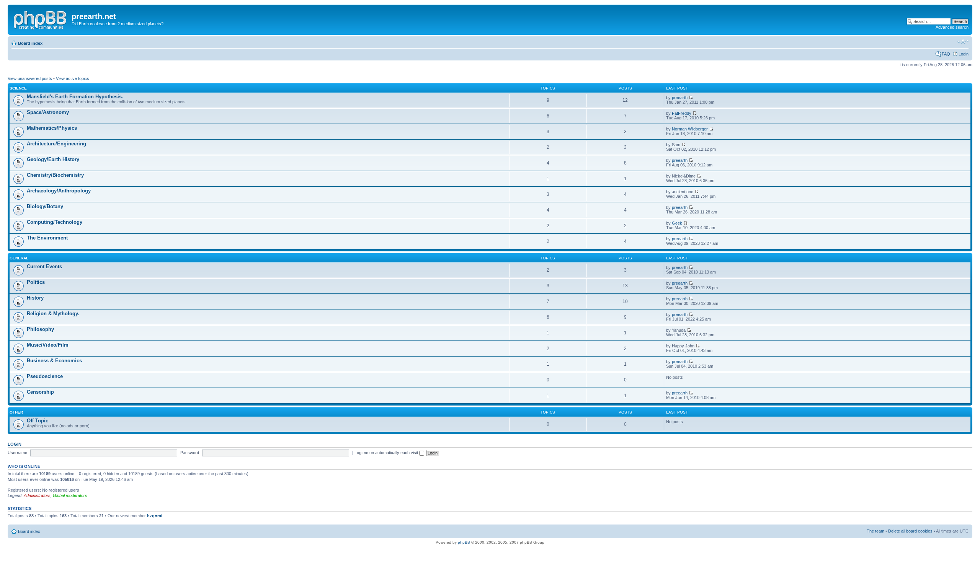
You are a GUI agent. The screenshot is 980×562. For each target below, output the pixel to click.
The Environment (47, 238)
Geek (677, 223)
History (35, 298)
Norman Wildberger (690, 129)
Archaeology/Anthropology (59, 191)
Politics (36, 282)
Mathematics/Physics (52, 128)
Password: (190, 452)
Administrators (37, 495)
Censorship (40, 392)
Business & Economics (54, 360)
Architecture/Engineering (56, 144)
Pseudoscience (45, 376)
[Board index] (41, 19)
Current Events (44, 266)
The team (875, 531)
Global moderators (70, 495)
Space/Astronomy (48, 112)
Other (16, 412)
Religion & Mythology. (53, 313)
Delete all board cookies (910, 531)
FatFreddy (681, 113)
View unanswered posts (30, 78)
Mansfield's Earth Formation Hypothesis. (75, 96)
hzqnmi (154, 515)
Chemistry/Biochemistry (55, 175)
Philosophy (40, 329)
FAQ (946, 54)
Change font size (963, 41)
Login (964, 54)
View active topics (72, 78)
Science (18, 88)
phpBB (464, 542)
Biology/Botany (45, 206)
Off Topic (37, 421)
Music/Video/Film (48, 345)
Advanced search (952, 27)
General (19, 258)
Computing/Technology (54, 222)
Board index (30, 43)
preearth (680, 97)
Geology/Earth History (53, 159)
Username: (18, 452)
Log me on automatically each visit (386, 452)
